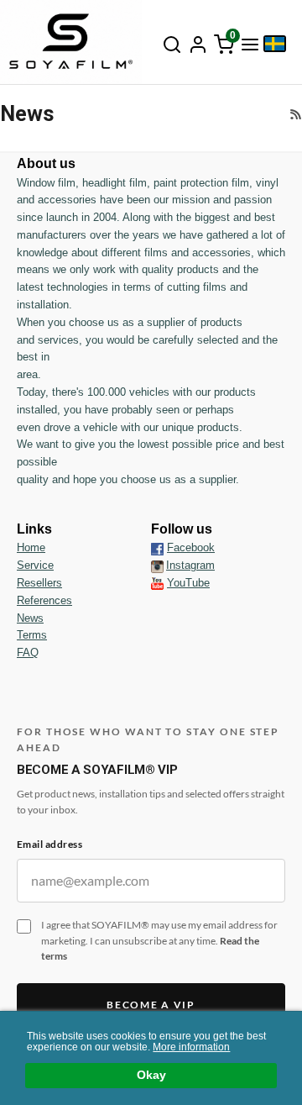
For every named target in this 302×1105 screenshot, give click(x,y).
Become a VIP (151, 1004)
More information (191, 1047)
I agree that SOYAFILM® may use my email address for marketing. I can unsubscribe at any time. (159, 940)
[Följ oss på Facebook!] (157, 548)
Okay (151, 1075)
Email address (49, 844)
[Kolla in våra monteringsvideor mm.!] (157, 582)
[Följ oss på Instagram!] (157, 565)
